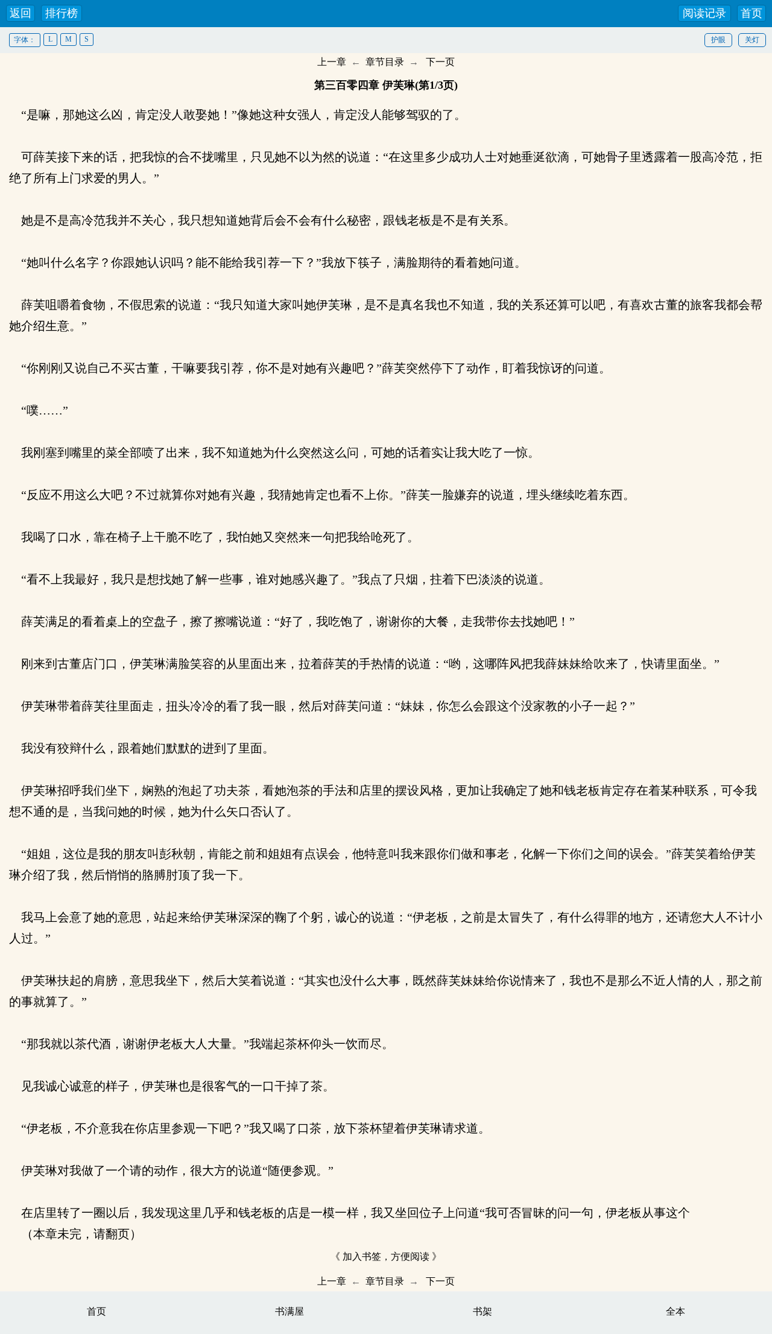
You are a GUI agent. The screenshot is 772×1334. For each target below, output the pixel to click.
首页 (751, 13)
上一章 (331, 62)
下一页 (440, 62)
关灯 (752, 40)
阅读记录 (704, 13)
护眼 (718, 40)
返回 (20, 13)
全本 (675, 1311)
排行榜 (61, 13)
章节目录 (384, 62)
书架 (482, 1311)
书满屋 (289, 1311)
